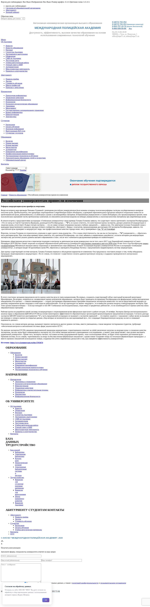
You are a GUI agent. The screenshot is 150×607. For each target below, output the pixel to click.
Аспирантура (11, 149)
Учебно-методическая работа (17, 63)
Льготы (9, 81)
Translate (23, 170)
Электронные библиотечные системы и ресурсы (21, 471)
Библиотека (19, 452)
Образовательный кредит (16, 160)
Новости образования (14, 48)
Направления (6, 91)
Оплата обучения (12, 127)
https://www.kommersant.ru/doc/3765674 (26, 343)
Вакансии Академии (19, 504)
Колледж (9, 141)
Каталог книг (18, 459)
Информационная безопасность (18, 100)
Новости (9, 46)
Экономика (10, 106)
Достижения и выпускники (17, 54)
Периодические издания (21, 464)
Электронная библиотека (20, 455)
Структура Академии (14, 52)
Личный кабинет (12, 12)
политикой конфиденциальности (85, 583)
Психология (10, 102)
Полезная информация (15, 129)
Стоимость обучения (14, 83)
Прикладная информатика (16, 95)
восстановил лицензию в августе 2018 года (98, 243)
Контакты (5, 164)
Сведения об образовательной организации (23, 8)
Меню (3, 40)
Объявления (10, 56)
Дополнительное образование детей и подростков (26, 158)
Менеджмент (11, 108)
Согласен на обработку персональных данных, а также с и (76, 583)
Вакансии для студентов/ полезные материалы (19, 484)
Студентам (5, 121)
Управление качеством (15, 98)
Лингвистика (11, 117)
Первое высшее (12, 143)
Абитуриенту (11, 10)
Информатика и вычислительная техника (31, 390)
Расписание (10, 125)
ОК (46, 600)
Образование (6, 137)
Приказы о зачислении (15, 87)
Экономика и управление (25, 382)
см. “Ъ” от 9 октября (106, 229)
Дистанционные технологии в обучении (22, 156)
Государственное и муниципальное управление (25, 110)
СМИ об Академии (13, 58)
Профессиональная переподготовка (20, 154)
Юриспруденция (12, 114)
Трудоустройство (17, 477)
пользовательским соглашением (113, 583)
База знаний (15, 450)
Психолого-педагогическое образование (22, 104)
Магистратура (11, 147)
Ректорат (9, 50)
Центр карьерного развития (19, 499)
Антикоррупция (12, 67)
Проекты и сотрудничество (16, 71)
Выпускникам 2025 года (15, 131)
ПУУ (12, 534)
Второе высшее (12, 145)
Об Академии (6, 42)
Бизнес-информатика (14, 112)
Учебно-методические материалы (28, 530)
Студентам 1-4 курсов (14, 133)
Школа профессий (13, 85)
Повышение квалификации (17, 152)
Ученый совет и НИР (14, 65)
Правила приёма (12, 79)
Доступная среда (12, 60)
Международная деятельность (18, 69)
